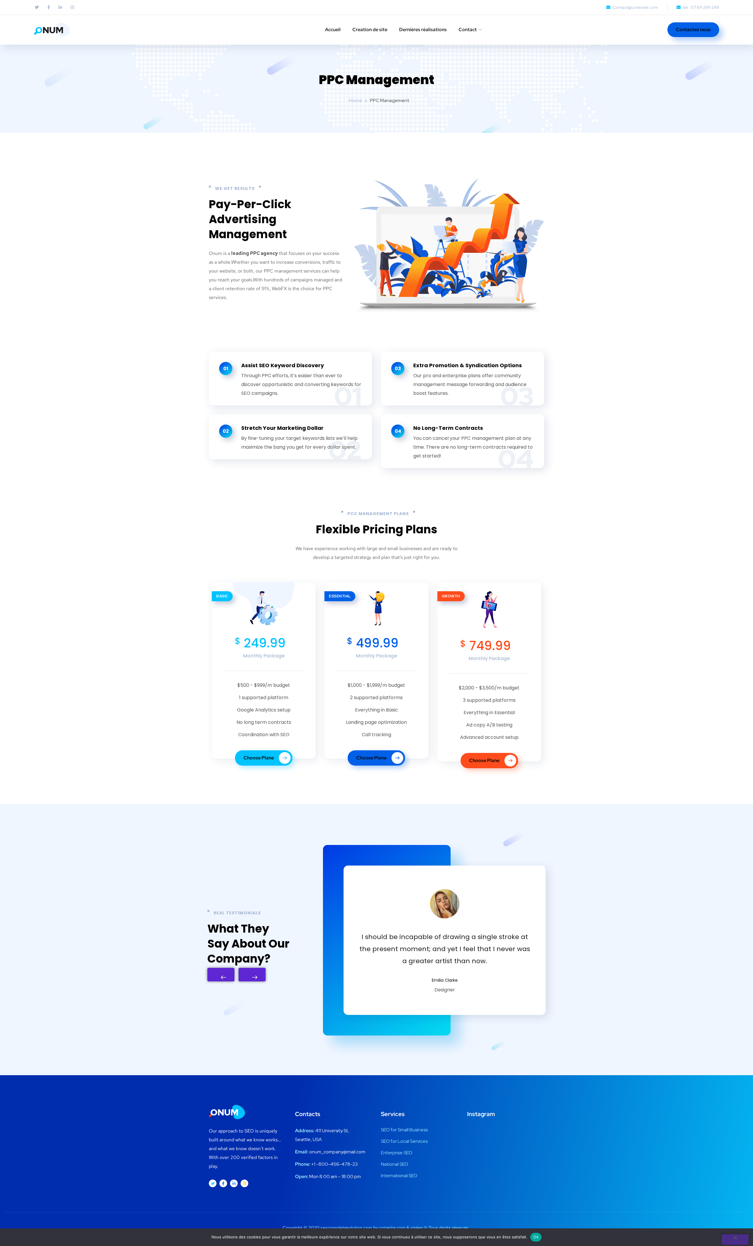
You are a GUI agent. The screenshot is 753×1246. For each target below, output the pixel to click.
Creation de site (369, 29)
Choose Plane (259, 758)
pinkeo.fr (419, 1228)
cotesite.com (392, 1228)
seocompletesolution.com (346, 1228)
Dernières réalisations (423, 29)
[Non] (735, 1239)
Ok (536, 1237)
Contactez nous (693, 29)
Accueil (333, 29)
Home (355, 100)
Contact (468, 29)
